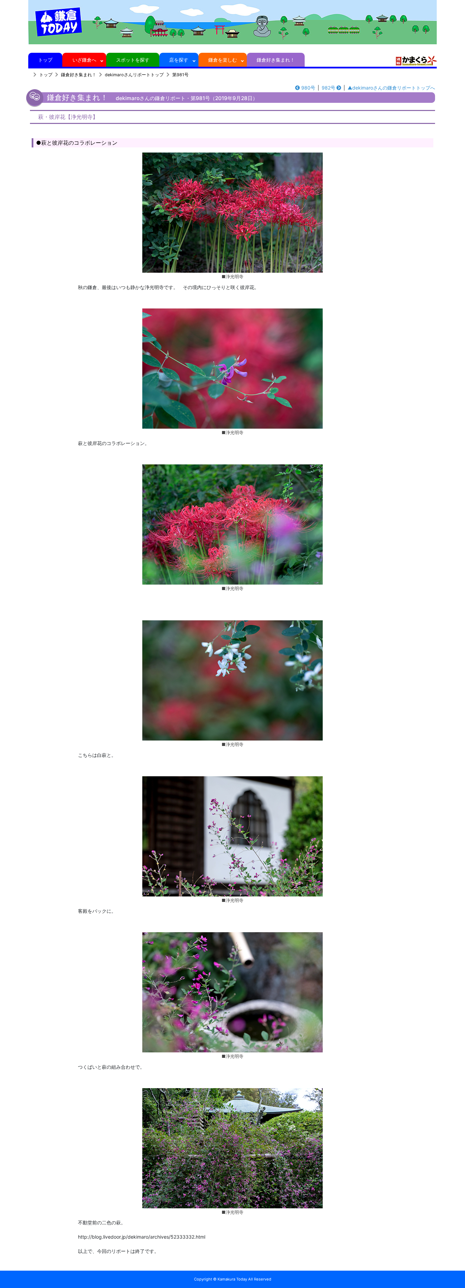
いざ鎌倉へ (84, 60)
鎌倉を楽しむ (222, 60)
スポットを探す (133, 60)
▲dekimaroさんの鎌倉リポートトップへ (391, 88)
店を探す (179, 60)
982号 (328, 88)
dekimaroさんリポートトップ (134, 74)
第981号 (180, 74)
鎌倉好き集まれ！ (275, 60)
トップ (45, 60)
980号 (308, 88)
